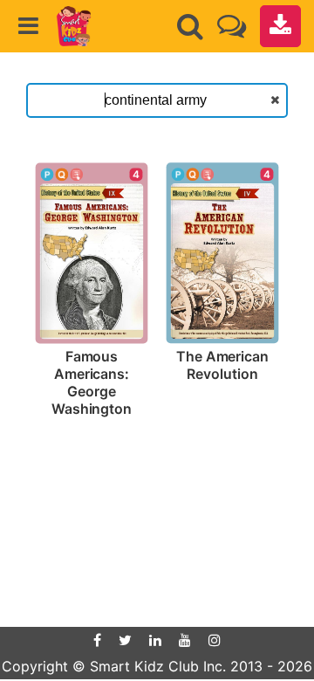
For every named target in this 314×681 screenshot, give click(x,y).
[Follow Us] (231, 25)
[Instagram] (214, 640)
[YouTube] (184, 640)
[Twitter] (125, 640)
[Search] (190, 26)
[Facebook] (97, 640)
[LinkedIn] (155, 640)
